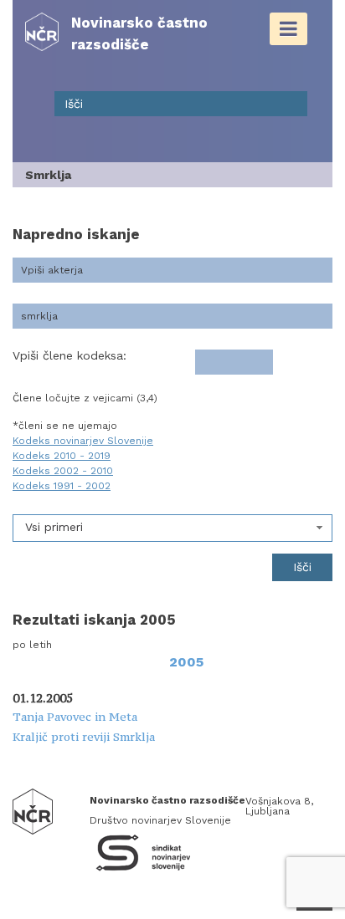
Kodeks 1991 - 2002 (62, 486)
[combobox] (172, 528)
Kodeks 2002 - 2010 (63, 471)
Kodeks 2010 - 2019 (62, 456)
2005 (186, 662)
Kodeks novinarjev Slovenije (83, 441)
